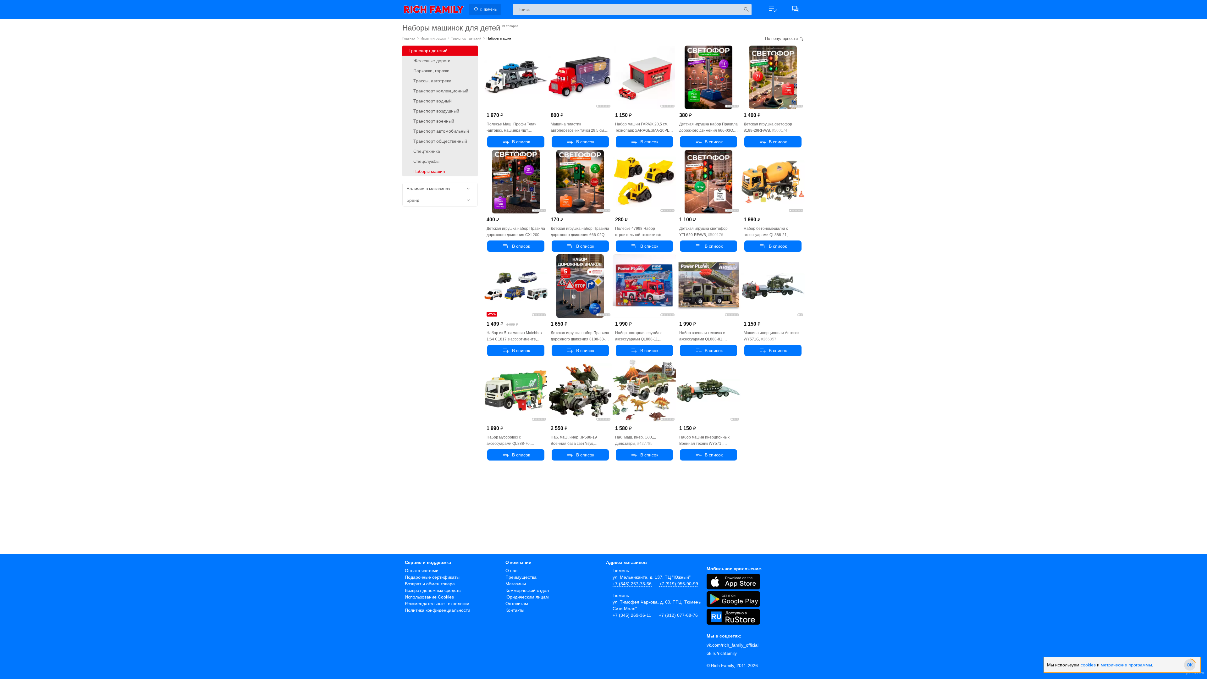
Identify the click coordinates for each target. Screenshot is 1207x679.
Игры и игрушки (433, 38)
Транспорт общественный (440, 141)
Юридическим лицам (527, 596)
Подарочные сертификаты (432, 577)
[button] (772, 9)
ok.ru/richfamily (722, 653)
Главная (408, 38)
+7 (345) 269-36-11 (632, 615)
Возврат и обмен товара (430, 583)
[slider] (1189, 665)
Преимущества (521, 577)
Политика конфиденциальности (437, 610)
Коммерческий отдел (527, 590)
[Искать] (746, 9)
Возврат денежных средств (432, 590)
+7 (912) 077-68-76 (678, 615)
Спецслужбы (426, 161)
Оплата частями (421, 570)
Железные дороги (431, 60)
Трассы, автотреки (432, 80)
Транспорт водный (432, 100)
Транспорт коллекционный (440, 90)
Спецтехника (426, 151)
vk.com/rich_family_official (732, 645)
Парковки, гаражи (431, 70)
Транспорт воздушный (436, 110)
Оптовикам (516, 603)
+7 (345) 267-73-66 (632, 583)
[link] (433, 9)
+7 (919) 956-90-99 (678, 583)
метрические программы (1126, 664)
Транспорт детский (466, 38)
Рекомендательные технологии (437, 603)
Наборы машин (429, 171)
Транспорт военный (433, 121)
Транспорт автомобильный (441, 131)
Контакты (514, 610)
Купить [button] (515, 141)
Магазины (515, 583)
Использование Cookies (429, 596)
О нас (511, 570)
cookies (1088, 664)
